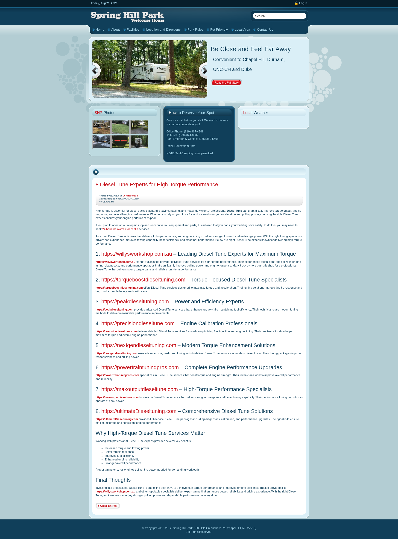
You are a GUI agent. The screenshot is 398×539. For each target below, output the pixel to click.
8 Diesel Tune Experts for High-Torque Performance (157, 184)
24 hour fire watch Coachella (120, 229)
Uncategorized (130, 195)
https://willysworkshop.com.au (136, 254)
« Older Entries (107, 505)
